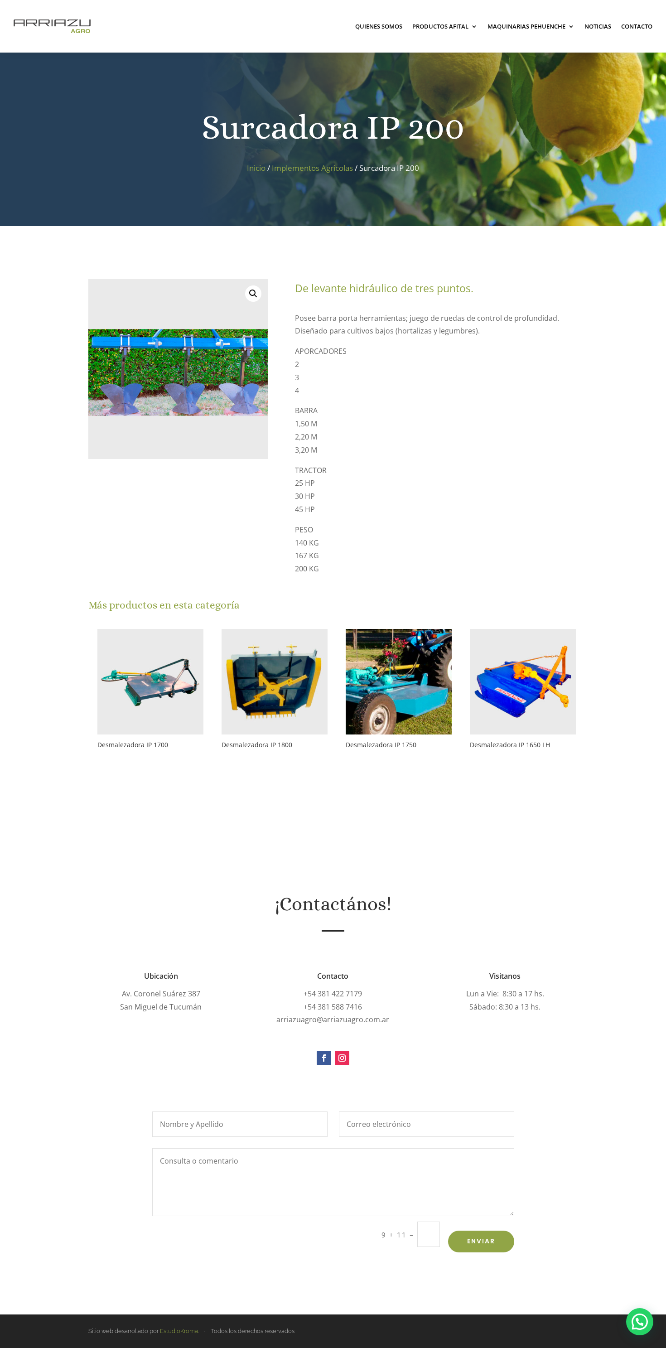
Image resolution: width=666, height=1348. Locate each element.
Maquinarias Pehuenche (526, 26)
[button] (253, 293)
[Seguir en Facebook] (324, 1058)
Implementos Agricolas (312, 168)
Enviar (481, 1241)
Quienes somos (378, 26)
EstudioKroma (179, 1331)
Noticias (597, 26)
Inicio (256, 168)
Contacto (636, 26)
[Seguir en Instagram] (342, 1058)
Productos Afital (440, 26)
